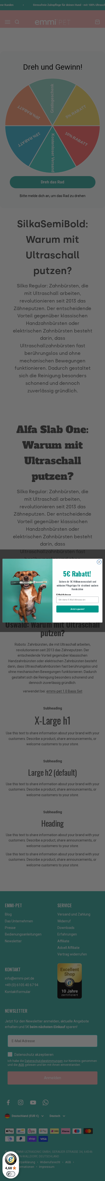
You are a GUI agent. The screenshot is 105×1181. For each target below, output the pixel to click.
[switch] (10, 1174)
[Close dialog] (99, 562)
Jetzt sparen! (77, 609)
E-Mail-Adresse (63, 595)
